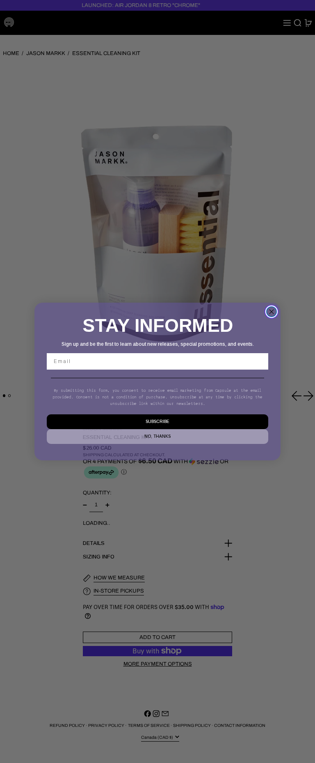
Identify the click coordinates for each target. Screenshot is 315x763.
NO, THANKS (157, 436)
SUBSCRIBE (157, 421)
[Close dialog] (271, 312)
